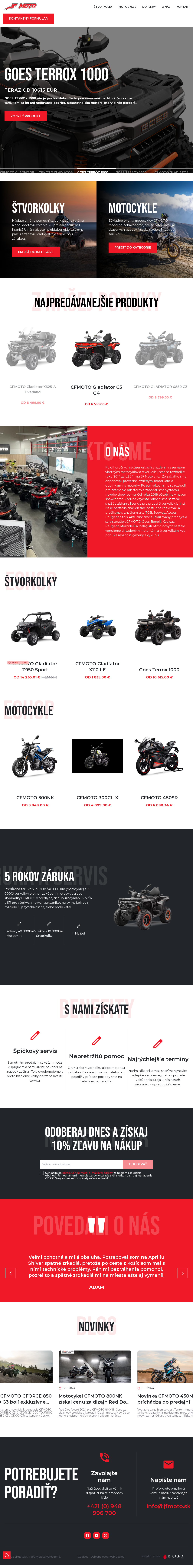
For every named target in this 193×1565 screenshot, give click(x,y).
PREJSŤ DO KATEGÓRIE (36, 252)
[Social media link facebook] (87, 1535)
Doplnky (149, 6)
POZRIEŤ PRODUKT (26, 116)
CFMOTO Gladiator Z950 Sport (35, 666)
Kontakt (183, 6)
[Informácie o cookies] (7, 1555)
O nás (166, 6)
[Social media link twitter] (105, 1535)
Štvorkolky (103, 6)
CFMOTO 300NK (35, 797)
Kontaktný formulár (28, 18)
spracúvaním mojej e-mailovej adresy (87, 1173)
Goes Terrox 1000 (159, 669)
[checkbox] (42, 1173)
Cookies (83, 1556)
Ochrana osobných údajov (107, 1556)
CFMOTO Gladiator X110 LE (97, 666)
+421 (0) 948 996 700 (104, 1509)
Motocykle (127, 6)
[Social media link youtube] (96, 1535)
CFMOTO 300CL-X (97, 797)
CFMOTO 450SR (159, 797)
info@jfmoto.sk (168, 1506)
